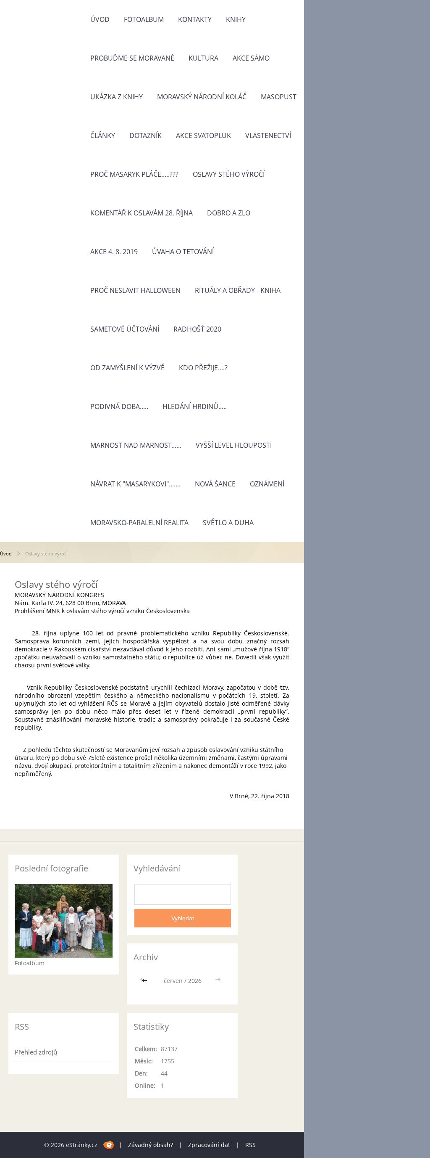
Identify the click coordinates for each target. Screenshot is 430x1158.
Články (102, 135)
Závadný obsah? (150, 1145)
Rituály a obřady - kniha (238, 290)
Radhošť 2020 (197, 329)
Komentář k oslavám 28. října (141, 213)
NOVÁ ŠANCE (215, 484)
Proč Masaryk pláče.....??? (134, 174)
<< (145, 981)
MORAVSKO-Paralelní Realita (139, 522)
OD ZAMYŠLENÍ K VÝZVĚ (127, 367)
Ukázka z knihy (116, 96)
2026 (195, 981)
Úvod (100, 19)
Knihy (236, 19)
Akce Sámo (251, 58)
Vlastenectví (268, 135)
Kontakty (195, 19)
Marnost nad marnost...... (135, 445)
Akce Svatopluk (203, 135)
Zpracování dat (209, 1145)
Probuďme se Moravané (132, 58)
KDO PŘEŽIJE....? (203, 367)
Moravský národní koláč (201, 96)
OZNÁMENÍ (267, 484)
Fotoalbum (144, 19)
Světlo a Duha (228, 522)
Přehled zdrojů (36, 1052)
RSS (250, 1145)
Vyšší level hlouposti (234, 445)
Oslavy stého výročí (229, 174)
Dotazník (145, 135)
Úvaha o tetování (183, 251)
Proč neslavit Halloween (135, 290)
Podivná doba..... (119, 406)
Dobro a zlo (228, 213)
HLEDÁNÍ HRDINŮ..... (195, 406)
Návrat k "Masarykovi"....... (135, 484)
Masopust (278, 96)
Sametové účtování (124, 329)
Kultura (203, 58)
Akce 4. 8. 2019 (114, 251)
